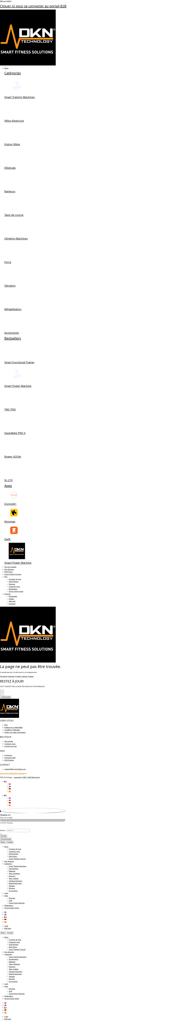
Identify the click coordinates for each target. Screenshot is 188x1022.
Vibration (10, 285)
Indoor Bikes (12, 144)
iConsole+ (10, 504)
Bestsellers (12, 338)
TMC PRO (10, 409)
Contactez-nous (14, 851)
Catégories (12, 73)
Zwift (7, 539)
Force (7, 262)
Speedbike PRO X (14, 433)
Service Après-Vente (11, 908)
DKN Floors (13, 856)
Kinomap (9, 521)
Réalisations (8, 905)
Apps (8, 485)
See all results (6, 839)
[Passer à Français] (5, 917)
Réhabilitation (12, 309)
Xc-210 (8, 480)
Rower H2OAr (12, 456)
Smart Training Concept (17, 859)
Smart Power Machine (17, 386)
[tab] (3, 842)
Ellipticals (10, 168)
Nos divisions (9, 861)
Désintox (12, 888)
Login (6, 893)
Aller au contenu (5, 1)
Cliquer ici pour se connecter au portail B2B (33, 6)
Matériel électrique (15, 883)
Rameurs (9, 191)
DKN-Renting (13, 854)
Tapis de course (14, 215)
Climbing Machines (16, 238)
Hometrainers (13, 869)
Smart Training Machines (19, 97)
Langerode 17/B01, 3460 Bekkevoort (27, 777)
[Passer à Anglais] (10, 786)
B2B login (7, 928)
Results (3, 836)
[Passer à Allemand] (10, 789)
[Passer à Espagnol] (10, 791)
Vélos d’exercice (14, 120)
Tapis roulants (13, 878)
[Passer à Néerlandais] (10, 784)
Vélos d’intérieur (14, 874)
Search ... (3, 830)
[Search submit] (1, 833)
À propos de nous (15, 849)
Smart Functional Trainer (19, 362)
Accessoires (11, 332)
